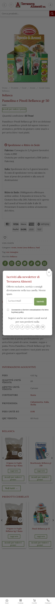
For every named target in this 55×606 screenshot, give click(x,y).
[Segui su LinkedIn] (37, 327)
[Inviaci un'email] (27, 327)
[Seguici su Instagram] (17, 327)
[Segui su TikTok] (22, 327)
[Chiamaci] (32, 327)
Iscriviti (40, 301)
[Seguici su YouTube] (42, 327)
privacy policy (18, 312)
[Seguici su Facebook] (12, 327)
